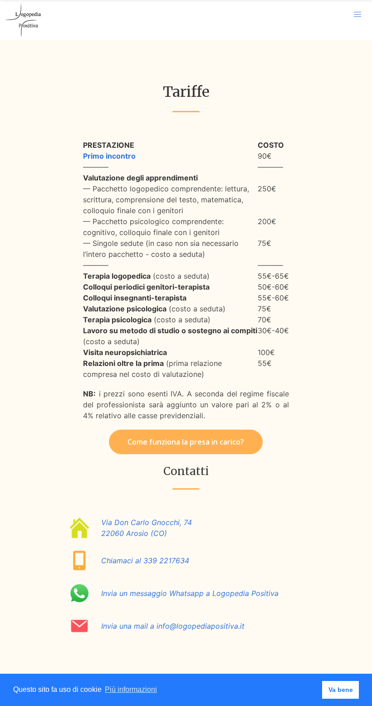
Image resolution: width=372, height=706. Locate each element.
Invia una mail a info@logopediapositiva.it (173, 626)
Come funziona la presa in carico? (185, 442)
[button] (357, 14)
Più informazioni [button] (131, 689)
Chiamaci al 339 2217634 (145, 560)
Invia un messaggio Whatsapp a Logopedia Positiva (190, 593)
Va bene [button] (340, 689)
